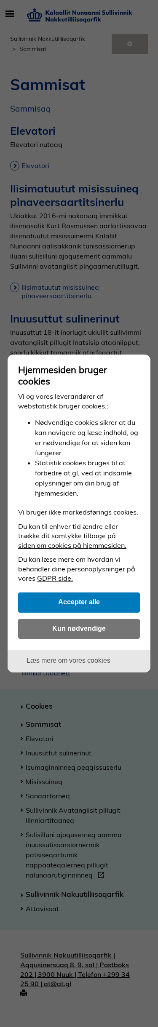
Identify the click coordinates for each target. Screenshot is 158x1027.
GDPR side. (55, 578)
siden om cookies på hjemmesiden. (72, 545)
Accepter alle (79, 602)
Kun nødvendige (79, 628)
